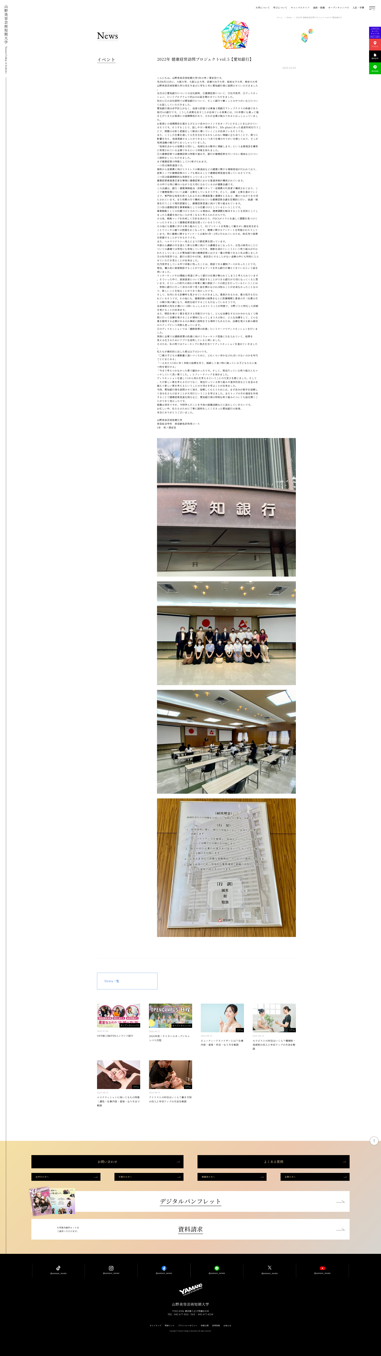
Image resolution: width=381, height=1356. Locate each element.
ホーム (280, 17)
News (289, 17)
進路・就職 (319, 7)
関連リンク (170, 1326)
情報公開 (205, 1326)
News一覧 (111, 981)
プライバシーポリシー (187, 1326)
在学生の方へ (42, 1176)
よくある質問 (273, 1161)
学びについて (280, 7)
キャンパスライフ (300, 7)
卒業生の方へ (125, 1176)
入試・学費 (358, 7)
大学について (263, 7)
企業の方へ (290, 1176)
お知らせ (227, 1326)
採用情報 (216, 1326)
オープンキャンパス (338, 7)
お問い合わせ (107, 1161)
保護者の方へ (208, 1176)
